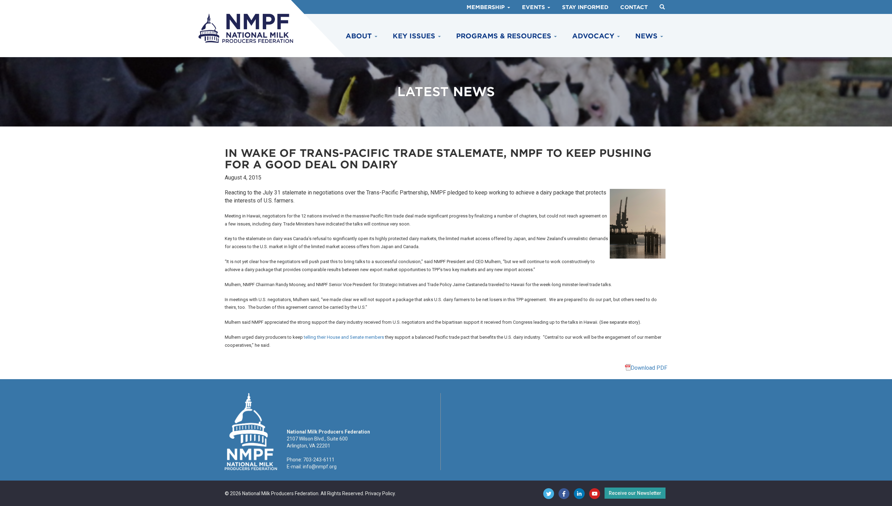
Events (534, 7)
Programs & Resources (504, 36)
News (647, 36)
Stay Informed (585, 7)
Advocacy (594, 36)
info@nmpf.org (320, 466)
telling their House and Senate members (344, 337)
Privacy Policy (380, 493)
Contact (634, 7)
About (360, 36)
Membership (487, 7)
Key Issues (415, 36)
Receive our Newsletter (635, 493)
